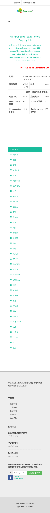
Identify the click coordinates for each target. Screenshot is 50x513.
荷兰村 (15, 217)
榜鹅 (14, 285)
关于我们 (13, 404)
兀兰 (14, 342)
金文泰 (15, 202)
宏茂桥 (15, 155)
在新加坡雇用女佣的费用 (17, 433)
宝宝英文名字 (13, 443)
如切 (14, 228)
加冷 (14, 243)
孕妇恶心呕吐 (13, 453)
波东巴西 (16, 280)
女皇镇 (15, 290)
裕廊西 (15, 238)
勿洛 (14, 160)
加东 (14, 249)
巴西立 (15, 269)
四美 (14, 311)
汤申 (14, 327)
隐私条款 (13, 418)
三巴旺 (15, 295)
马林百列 (16, 264)
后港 (14, 222)
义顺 (14, 348)
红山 (14, 175)
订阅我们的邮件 (34, 473)
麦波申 (15, 259)
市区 (14, 191)
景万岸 (15, 254)
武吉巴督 (16, 170)
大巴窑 (15, 337)
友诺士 (15, 207)
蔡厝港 (15, 196)
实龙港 (15, 306)
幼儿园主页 (14, 149)
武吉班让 (16, 181)
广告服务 (13, 407)
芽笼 (14, 212)
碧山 (14, 165)
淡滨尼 (15, 316)
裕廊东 (15, 233)
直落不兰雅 (16, 322)
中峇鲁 (15, 332)
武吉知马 (16, 186)
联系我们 (13, 411)
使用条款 (20, 506)
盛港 (14, 301)
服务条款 (13, 414)
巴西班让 (16, 275)
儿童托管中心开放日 (29, 3)
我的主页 (17, 3)
